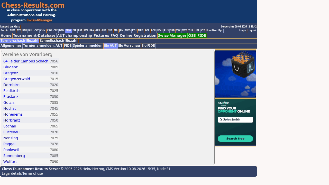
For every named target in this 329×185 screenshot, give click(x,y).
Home (6, 35)
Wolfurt (10, 161)
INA (110, 30)
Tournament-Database (34, 35)
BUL (30, 30)
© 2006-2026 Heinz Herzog (82, 168)
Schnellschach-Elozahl (58, 41)
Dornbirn (11, 84)
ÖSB (192, 35)
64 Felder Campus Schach (25, 60)
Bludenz (10, 66)
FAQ (114, 35)
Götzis (8, 102)
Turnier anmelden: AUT (42, 45)
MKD (128, 30)
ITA (115, 30)
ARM (12, 30)
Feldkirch (11, 90)
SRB (172, 30)
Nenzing (10, 137)
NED (140, 30)
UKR (197, 30)
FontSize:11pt (214, 30)
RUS (166, 30)
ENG (68, 30)
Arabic (4, 30)
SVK (178, 30)
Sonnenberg (14, 155)
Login (242, 30)
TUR (190, 30)
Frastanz (10, 96)
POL (147, 30)
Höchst (9, 108)
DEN (61, 30)
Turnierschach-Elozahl (19, 41)
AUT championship (74, 35)
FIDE (201, 35)
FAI (80, 30)
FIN (86, 30)
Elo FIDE (148, 45)
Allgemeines (11, 45)
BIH (24, 30)
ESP (74, 30)
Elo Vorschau (129, 45)
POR (153, 30)
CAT (36, 30)
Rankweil (11, 149)
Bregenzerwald (16, 78)
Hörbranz (11, 120)
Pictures (101, 35)
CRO (49, 30)
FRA (91, 30)
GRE (104, 30)
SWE (184, 30)
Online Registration (138, 35)
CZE (55, 30)
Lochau (9, 125)
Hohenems (13, 114)
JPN (121, 30)
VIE (203, 30)
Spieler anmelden (88, 45)
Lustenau (11, 131)
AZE (19, 30)
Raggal (9, 143)
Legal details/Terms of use (22, 173)
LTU (134, 30)
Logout (252, 30)
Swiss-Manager (172, 35)
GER (97, 30)
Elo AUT (110, 45)
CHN (42, 30)
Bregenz (10, 72)
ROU (159, 30)
